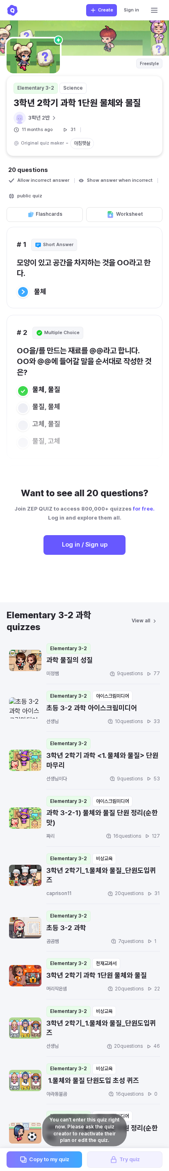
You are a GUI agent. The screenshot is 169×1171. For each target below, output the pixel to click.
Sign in (131, 10)
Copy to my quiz (49, 1159)
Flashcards (49, 214)
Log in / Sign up (84, 544)
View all (141, 621)
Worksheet (129, 214)
